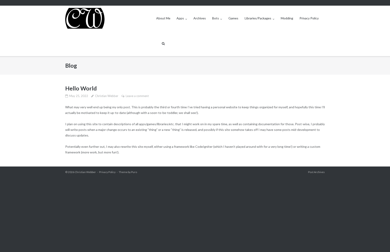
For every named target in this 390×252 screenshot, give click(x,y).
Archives (199, 18)
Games (233, 18)
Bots (215, 18)
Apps (180, 18)
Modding (287, 18)
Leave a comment (137, 96)
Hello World (81, 88)
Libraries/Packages (258, 18)
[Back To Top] (378, 241)
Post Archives (316, 172)
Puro (134, 172)
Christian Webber (106, 96)
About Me (163, 18)
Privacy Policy (309, 18)
